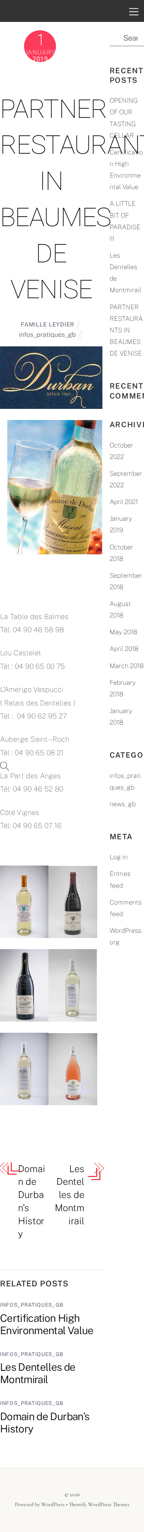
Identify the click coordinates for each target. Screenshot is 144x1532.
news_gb (123, 804)
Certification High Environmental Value (47, 1324)
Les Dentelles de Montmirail (69, 1194)
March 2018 (127, 666)
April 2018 (124, 649)
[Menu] (133, 11)
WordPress (53, 1504)
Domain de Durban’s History (31, 1201)
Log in (119, 857)
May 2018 (123, 632)
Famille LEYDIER (47, 324)
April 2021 (124, 502)
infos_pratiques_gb (47, 334)
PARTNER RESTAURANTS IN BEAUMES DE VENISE (126, 330)
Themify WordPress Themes (99, 1504)
